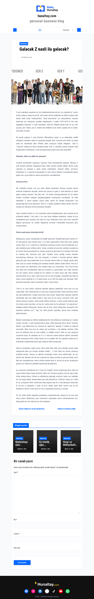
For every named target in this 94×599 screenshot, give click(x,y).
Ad (15, 520)
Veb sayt (17, 548)
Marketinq (23, 44)
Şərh (16, 472)
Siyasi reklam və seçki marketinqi (31, 409)
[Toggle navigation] (40, 30)
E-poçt (17, 534)
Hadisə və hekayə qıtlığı (66, 409)
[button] (68, 30)
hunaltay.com (47, 16)
